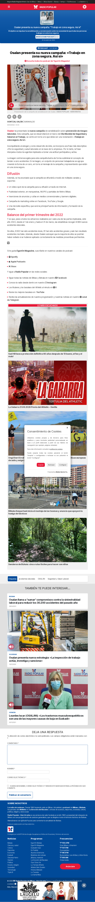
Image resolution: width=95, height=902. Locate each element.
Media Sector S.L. (62, 472)
